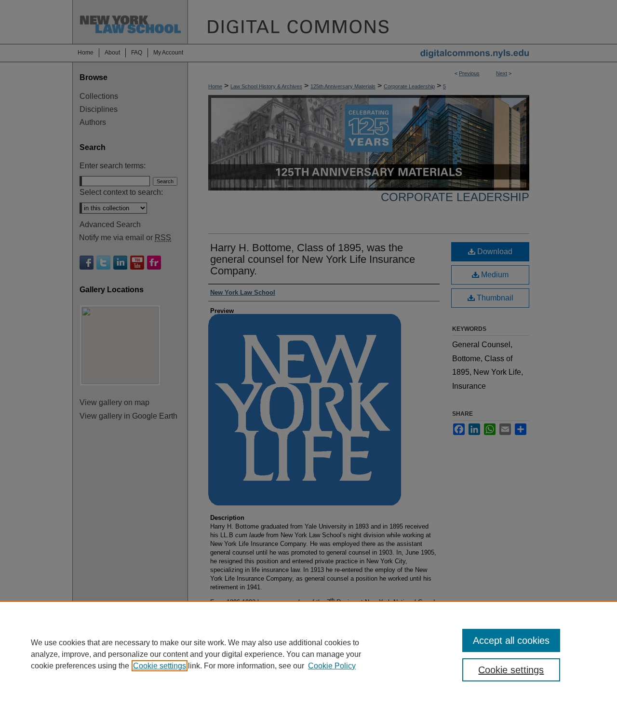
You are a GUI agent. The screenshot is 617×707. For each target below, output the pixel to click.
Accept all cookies (511, 640)
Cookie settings (159, 666)
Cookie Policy (332, 666)
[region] (308, 654)
